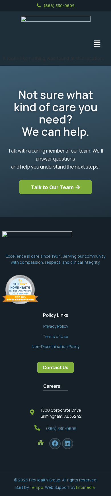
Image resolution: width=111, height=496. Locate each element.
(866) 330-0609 (59, 5)
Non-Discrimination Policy (55, 346)
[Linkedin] (67, 443)
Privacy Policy (55, 326)
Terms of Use (55, 336)
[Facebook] (55, 443)
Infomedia (85, 487)
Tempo (36, 487)
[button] (97, 44)
